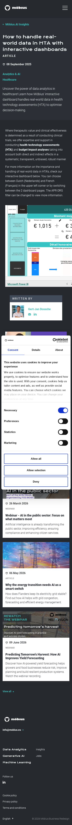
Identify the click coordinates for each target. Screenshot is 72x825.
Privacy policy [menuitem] (10, 801)
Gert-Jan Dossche (39, 309)
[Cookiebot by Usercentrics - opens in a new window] (52, 340)
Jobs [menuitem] (38, 756)
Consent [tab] (13, 349)
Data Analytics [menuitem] (14, 749)
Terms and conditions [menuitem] (14, 807)
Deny (36, 481)
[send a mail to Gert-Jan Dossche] (29, 314)
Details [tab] (36, 349)
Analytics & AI (11, 74)
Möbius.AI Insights (17, 24)
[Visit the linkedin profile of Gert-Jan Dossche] (35, 314)
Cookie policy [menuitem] (10, 795)
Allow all (36, 458)
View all (7, 691)
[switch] (63, 421)
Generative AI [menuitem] (13, 755)
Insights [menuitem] (40, 749)
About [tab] (59, 349)
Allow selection (36, 470)
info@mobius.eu (12, 729)
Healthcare (9, 79)
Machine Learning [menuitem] (17, 762)
